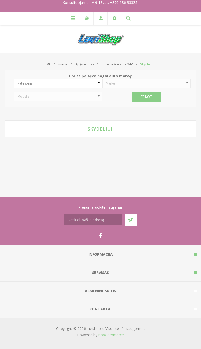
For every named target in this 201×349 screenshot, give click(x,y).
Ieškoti (146, 96)
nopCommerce (111, 334)
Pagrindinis (48, 64)
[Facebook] (100, 236)
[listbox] (58, 83)
